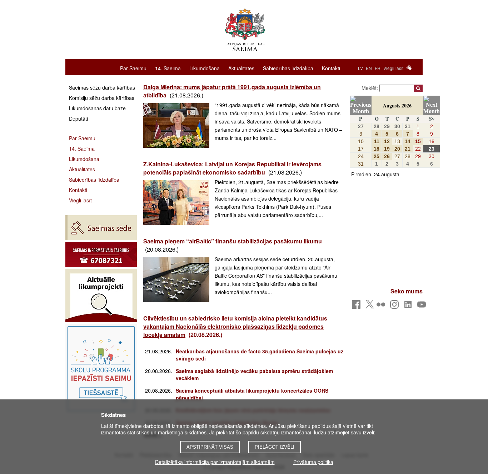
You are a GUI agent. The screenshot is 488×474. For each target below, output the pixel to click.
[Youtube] (422, 306)
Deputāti (78, 118)
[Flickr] (382, 306)
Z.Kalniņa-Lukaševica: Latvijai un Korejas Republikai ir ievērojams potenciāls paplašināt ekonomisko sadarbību (232, 168)
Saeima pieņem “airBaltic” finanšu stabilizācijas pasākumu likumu (232, 241)
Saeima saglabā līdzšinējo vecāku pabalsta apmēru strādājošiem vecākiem (254, 374)
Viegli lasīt (393, 68)
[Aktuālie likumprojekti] (101, 295)
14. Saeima (168, 68)
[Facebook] (357, 306)
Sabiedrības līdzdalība (288, 68)
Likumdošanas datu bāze (97, 108)
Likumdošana (204, 68)
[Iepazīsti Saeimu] (101, 368)
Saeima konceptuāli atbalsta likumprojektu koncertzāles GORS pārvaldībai (252, 394)
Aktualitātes (241, 68)
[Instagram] (395, 306)
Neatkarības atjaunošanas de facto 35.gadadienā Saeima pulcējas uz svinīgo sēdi (259, 355)
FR (377, 68)
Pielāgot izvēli (274, 447)
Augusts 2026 (397, 105)
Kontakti (331, 68)
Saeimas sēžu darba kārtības (102, 87)
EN (369, 68)
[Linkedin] (409, 306)
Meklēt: (370, 87)
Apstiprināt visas (209, 447)
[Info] (101, 254)
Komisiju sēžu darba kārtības (101, 97)
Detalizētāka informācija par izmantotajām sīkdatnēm (215, 461)
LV (360, 68)
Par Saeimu (133, 68)
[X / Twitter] (369, 306)
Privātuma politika (313, 461)
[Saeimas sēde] (101, 227)
